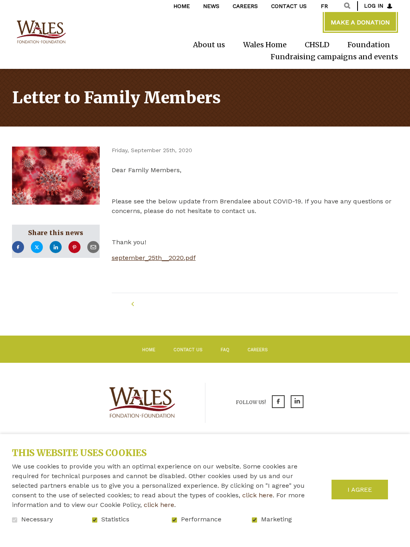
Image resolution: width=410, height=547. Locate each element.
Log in (373, 5)
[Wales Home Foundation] (40, 32)
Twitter (37, 247)
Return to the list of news (190, 304)
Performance (201, 519)
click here (257, 495)
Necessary (37, 519)
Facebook (18, 247)
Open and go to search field (347, 5)
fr (324, 6)
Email (93, 247)
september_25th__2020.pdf (154, 257)
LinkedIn (56, 247)
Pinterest (74, 247)
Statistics (115, 519)
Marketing (276, 519)
